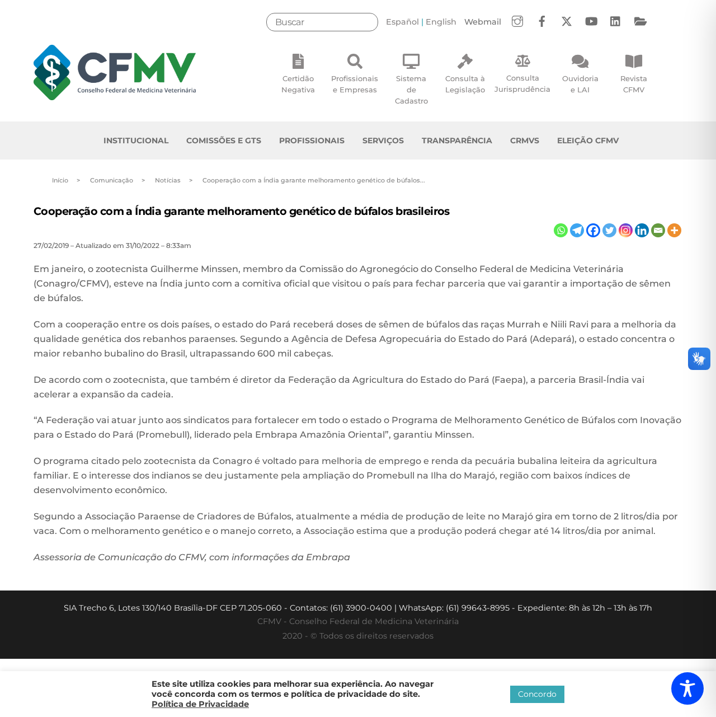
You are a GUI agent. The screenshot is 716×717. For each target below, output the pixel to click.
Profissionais (312, 140)
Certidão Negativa (298, 84)
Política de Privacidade (200, 704)
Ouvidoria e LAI (580, 84)
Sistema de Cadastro (411, 89)
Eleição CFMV (588, 140)
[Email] (658, 230)
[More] (674, 230)
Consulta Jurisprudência (522, 83)
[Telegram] (577, 230)
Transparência (457, 140)
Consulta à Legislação (465, 84)
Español (402, 22)
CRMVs (524, 140)
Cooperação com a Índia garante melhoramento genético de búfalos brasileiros (242, 211)
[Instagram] (626, 230)
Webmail (482, 22)
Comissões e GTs (223, 140)
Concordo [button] (537, 694)
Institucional (135, 140)
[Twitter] (609, 230)
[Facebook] (593, 230)
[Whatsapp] (561, 230)
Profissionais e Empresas (354, 84)
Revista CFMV (633, 84)
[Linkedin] (642, 230)
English (441, 22)
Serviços (383, 140)
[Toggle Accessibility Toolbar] (687, 688)
